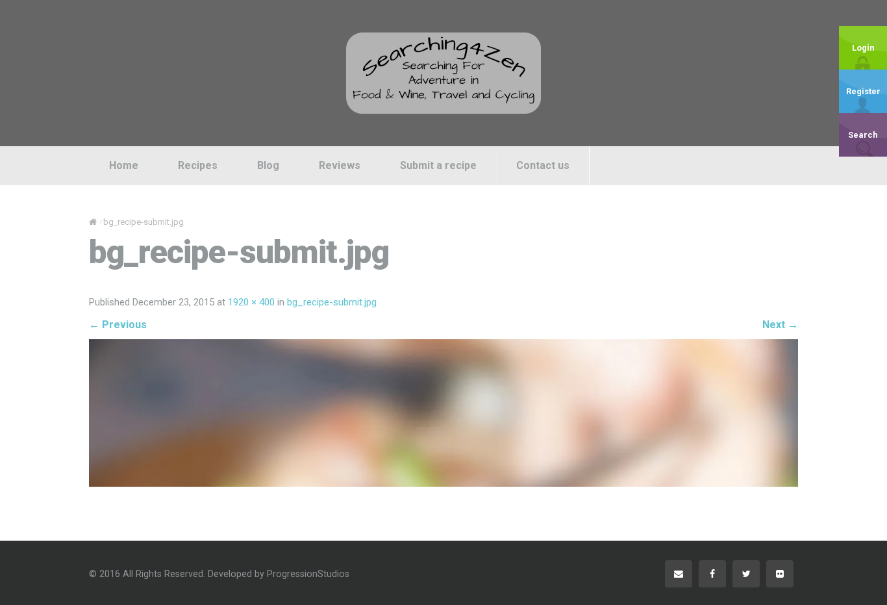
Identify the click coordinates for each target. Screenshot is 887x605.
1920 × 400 (251, 302)
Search (863, 135)
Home (123, 165)
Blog (268, 165)
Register (863, 91)
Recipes (198, 165)
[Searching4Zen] (443, 73)
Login (863, 48)
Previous (118, 324)
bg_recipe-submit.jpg (332, 302)
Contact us (542, 165)
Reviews (339, 165)
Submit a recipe (438, 165)
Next (780, 324)
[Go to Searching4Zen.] (93, 222)
